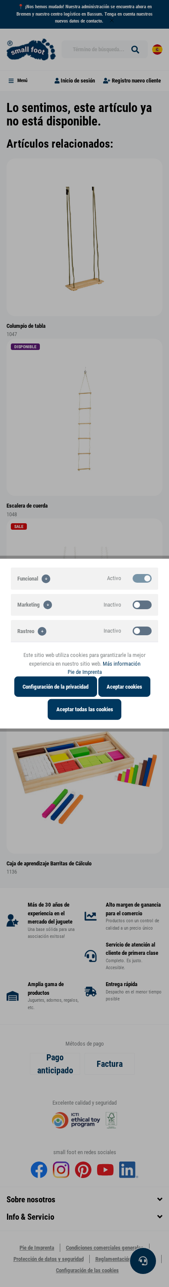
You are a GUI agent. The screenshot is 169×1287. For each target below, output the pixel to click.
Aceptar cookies (124, 686)
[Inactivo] (142, 604)
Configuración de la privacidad (55, 686)
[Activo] (142, 578)
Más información (121, 663)
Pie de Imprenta (85, 672)
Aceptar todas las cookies (84, 709)
